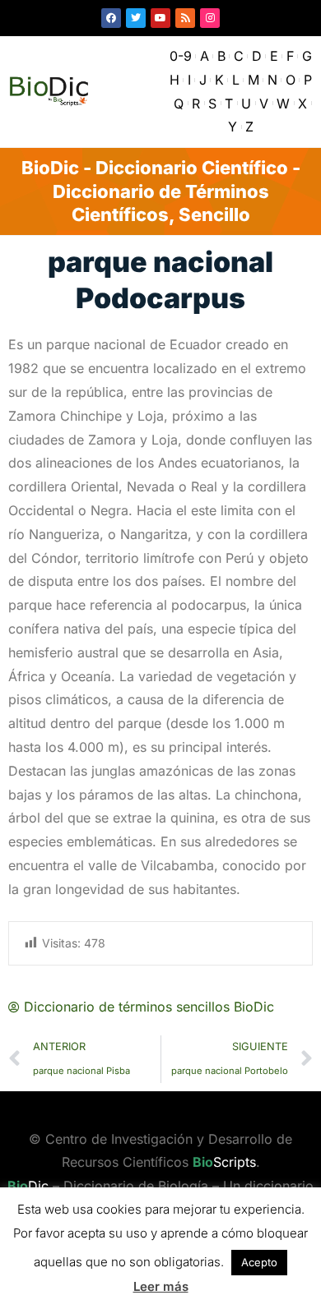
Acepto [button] (259, 1262)
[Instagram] (210, 18)
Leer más (160, 1286)
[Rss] (185, 18)
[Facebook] (111, 18)
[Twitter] (136, 18)
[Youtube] (160, 18)
